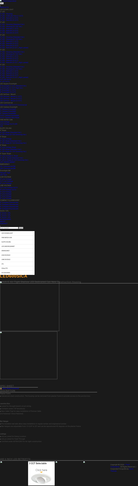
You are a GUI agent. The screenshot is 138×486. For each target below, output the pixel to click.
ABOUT (2, 221)
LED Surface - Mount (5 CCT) (11, 101)
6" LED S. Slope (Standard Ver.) (11, 158)
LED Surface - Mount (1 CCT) (11, 96)
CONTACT (4, 224)
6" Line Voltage (5, 196)
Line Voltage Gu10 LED (8, 124)
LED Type (3, 175)
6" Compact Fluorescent (9, 207)
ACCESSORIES (5, 219)
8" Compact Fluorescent (9, 209)
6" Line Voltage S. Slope (9, 156)
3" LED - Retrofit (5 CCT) (9, 33)
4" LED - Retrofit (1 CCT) (9, 41)
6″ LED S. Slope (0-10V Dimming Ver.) (14, 160)
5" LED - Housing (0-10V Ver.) (11, 54)
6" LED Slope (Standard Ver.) (10, 149)
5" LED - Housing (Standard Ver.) (12, 52)
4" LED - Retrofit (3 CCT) (9, 43)
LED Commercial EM (7, 168)
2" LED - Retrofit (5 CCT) (9, 20)
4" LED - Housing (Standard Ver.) (12, 37)
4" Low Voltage (6, 183)
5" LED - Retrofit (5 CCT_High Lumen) (14, 62)
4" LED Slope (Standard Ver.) (10, 132)
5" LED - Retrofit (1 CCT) (9, 56)
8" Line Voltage (5, 198)
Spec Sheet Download (10, 388)
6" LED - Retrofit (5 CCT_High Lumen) (14, 77)
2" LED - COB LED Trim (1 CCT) (11, 16)
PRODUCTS (4, 7)
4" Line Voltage (5, 192)
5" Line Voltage (5, 139)
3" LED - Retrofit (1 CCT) (9, 29)
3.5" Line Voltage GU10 (9, 187)
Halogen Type (5, 173)
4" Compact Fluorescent (9, 202)
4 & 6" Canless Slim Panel (9, 118)
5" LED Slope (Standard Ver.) (10, 141)
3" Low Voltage (6, 179)
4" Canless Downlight (8, 113)
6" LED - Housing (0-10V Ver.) (11, 69)
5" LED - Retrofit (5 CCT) (9, 60)
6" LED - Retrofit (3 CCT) (9, 73)
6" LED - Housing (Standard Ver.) (12, 67)
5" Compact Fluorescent (9, 204)
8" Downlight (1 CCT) (8, 90)
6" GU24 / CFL (5, 217)
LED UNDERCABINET (7, 162)
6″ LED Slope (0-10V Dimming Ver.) (13, 151)
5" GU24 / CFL (5, 215)
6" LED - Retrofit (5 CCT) (9, 75)
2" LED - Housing (6, 14)
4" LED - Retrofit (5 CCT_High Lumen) (14, 48)
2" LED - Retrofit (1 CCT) (9, 18)
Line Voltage (4, 122)
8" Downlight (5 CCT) (8, 92)
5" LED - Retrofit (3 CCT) (9, 58)
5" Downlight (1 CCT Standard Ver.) (13, 86)
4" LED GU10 (5, 82)
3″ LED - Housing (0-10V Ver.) (11, 26)
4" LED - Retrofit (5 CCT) (9, 46)
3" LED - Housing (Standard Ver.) (12, 24)
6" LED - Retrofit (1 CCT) (9, 71)
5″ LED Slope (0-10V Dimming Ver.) (13, 143)
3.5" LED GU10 (5, 79)
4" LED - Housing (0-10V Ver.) (11, 39)
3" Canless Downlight (8, 111)
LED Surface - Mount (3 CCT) (11, 98)
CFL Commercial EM (7, 166)
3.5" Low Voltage (6, 181)
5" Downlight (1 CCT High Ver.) (11, 88)
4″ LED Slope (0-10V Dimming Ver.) (13, 135)
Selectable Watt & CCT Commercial (13, 105)
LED (1, 126)
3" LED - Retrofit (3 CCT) (9, 31)
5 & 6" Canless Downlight (9, 115)
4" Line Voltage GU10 (8, 190)
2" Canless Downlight (8, 109)
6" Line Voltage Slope (8, 147)
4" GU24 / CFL (5, 213)
